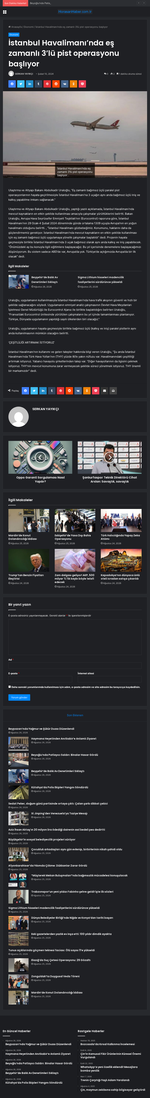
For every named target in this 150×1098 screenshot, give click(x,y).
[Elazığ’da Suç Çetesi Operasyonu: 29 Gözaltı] (18, 965)
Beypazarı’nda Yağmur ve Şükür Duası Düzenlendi (41, 729)
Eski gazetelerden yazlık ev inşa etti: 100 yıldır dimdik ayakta (71, 934)
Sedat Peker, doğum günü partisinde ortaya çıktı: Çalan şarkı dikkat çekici (58, 803)
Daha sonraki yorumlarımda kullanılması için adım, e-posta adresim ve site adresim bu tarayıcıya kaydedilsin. (76, 687)
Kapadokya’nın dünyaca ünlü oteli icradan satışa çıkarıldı (120, 576)
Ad (11, 659)
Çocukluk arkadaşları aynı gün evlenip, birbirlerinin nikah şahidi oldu (76, 849)
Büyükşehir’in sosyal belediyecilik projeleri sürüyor (41, 839)
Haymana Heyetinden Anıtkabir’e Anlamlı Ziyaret (63, 738)
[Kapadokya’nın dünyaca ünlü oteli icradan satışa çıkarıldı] (121, 560)
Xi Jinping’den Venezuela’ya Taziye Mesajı (59, 813)
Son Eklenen (75, 715)
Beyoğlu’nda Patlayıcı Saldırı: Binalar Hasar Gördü (57, 3)
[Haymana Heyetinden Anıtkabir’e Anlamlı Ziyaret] (18, 743)
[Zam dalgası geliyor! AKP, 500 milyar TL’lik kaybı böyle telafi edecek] (75, 560)
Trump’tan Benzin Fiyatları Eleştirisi (26, 576)
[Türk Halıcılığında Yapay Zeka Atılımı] (121, 520)
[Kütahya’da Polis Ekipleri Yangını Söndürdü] (18, 792)
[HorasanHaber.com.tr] (75, 11)
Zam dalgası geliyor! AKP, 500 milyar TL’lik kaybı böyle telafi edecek (74, 578)
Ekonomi (28, 26)
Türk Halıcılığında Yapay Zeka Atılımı (120, 537)
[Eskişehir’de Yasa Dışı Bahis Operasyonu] (75, 520)
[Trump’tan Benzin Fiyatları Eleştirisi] (28, 560)
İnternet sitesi (86, 673)
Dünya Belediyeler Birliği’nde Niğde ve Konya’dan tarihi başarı (72, 918)
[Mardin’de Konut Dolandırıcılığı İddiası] (28, 520)
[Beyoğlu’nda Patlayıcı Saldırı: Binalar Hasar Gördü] (18, 760)
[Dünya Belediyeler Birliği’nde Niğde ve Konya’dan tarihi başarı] (18, 923)
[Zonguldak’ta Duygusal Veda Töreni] (18, 981)
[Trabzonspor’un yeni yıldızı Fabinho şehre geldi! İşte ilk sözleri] (18, 897)
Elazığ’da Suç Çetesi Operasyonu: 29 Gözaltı (61, 960)
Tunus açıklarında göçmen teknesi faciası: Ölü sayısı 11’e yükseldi (51, 950)
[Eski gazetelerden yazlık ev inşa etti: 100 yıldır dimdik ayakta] (18, 939)
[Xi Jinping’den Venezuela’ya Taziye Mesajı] (18, 818)
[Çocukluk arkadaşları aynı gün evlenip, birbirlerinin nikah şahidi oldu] (18, 854)
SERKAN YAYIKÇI (24, 73)
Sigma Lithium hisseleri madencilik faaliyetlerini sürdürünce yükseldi (54, 908)
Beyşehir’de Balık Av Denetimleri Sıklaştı (57, 771)
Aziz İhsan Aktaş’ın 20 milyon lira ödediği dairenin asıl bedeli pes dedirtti (56, 829)
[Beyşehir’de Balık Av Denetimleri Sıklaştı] (19, 282)
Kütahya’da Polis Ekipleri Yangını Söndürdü (59, 787)
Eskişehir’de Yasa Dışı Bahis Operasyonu (73, 537)
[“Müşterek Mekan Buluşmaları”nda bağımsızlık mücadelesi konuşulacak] (18, 880)
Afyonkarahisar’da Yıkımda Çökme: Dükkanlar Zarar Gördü (47, 865)
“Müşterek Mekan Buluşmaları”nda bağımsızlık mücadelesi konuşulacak (79, 875)
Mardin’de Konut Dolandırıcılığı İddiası (22, 537)
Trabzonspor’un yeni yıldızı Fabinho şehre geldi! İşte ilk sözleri (72, 892)
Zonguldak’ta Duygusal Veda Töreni (55, 976)
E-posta (13, 673)
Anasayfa (16, 26)
